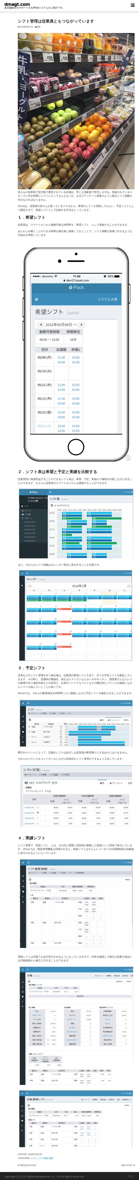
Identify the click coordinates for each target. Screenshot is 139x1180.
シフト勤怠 (43, 1158)
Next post (127, 1165)
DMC (130, 1176)
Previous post (28, 1165)
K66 (38, 26)
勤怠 (51, 1158)
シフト (34, 1158)
